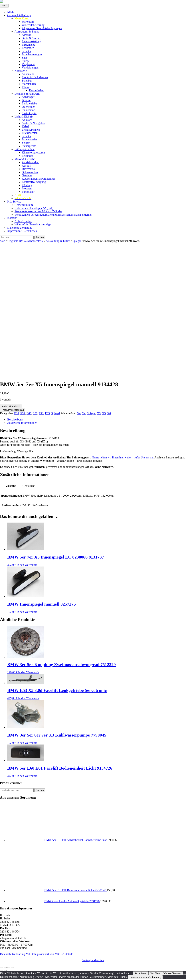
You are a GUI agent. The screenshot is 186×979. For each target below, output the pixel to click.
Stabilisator (28, 110)
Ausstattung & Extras (27, 31)
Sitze (24, 57)
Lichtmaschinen (31, 129)
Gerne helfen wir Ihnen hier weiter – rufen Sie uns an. (123, 457)
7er (84, 413)
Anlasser (27, 119)
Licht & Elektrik (24, 116)
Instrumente (28, 44)
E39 (22, 413)
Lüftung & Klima (25, 149)
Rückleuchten (30, 132)
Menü (4, 5)
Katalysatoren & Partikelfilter (38, 178)
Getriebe (27, 175)
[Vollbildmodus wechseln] (5, 967)
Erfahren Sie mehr (172, 973)
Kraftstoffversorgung (34, 181)
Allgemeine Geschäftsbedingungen (42, 28)
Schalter (26, 51)
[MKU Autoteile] (93, 2)
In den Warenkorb (10, 406)
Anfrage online (23, 221)
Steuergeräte (29, 145)
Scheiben (27, 80)
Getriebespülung (24, 204)
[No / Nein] (184, 974)
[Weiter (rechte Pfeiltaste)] (5, 970)
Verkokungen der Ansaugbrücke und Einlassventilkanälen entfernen (53, 214)
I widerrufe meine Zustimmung (145, 977)
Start (2, 240)
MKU (10, 11)
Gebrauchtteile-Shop (19, 15)
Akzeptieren (140, 973)
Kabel (25, 126)
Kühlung (27, 185)
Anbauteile (28, 74)
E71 (41, 413)
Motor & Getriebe (25, 159)
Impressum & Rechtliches (22, 230)
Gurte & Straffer (31, 38)
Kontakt (12, 217)
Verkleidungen (30, 67)
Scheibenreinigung (32, 54)
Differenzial (28, 168)
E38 (16, 413)
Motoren (27, 188)
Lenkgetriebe (29, 103)
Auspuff (26, 165)
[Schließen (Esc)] (12, 967)
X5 (104, 413)
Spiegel (26, 60)
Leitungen (27, 155)
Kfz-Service (14, 201)
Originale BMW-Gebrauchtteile (25, 240)
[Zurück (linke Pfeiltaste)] (1, 970)
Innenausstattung (31, 41)
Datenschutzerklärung (19, 227)
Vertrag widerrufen (93, 960)
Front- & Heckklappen (35, 77)
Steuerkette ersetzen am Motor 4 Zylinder (38, 211)
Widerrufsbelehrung (33, 25)
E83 (47, 413)
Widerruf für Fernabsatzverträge (33, 224)
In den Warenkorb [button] (27, 564)
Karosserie (21, 70)
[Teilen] (8, 967)
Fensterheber (36, 90)
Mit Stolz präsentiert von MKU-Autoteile (49, 954)
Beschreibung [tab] (15, 419)
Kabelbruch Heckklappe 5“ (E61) (34, 208)
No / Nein (155, 973)
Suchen (40, 790)
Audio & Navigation (33, 123)
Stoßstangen (29, 83)
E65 (29, 413)
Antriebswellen (30, 162)
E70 (35, 413)
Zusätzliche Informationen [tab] (22, 422)
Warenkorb (28, 21)
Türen (25, 87)
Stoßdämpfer (29, 113)
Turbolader (28, 191)
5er (79, 413)
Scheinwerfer (29, 139)
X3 (99, 413)
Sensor (26, 142)
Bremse (26, 100)
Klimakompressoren (33, 152)
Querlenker (28, 106)
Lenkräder (28, 47)
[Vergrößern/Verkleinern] (1, 967)
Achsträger (28, 96)
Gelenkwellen (30, 172)
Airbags (26, 34)
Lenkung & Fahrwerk (27, 93)
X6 (109, 413)
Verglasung (28, 64)
